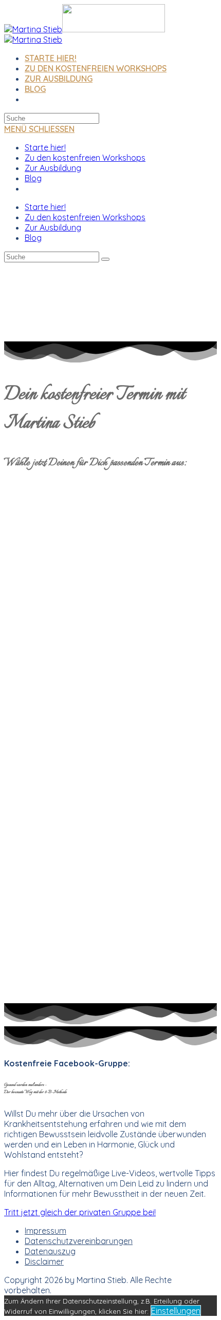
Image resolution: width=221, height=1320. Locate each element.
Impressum (45, 1231)
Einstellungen (175, 1311)
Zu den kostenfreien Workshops (85, 157)
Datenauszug (50, 1251)
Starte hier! (45, 147)
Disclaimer (44, 1261)
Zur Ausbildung (53, 168)
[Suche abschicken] (105, 259)
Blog (33, 178)
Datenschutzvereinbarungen (79, 1241)
